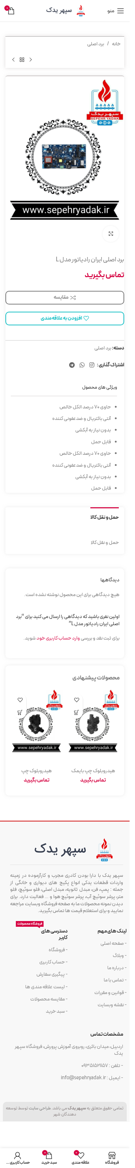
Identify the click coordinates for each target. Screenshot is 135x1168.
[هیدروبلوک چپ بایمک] (93, 727)
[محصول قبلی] (30, 59)
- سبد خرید (57, 1011)
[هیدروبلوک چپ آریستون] (36, 727)
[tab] (104, 517)
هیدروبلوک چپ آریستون (36, 774)
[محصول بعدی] (13, 59)
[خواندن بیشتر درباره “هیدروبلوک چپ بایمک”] (76, 712)
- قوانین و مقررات (110, 993)
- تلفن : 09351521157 (102, 1065)
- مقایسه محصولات (49, 999)
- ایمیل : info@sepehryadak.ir (92, 1078)
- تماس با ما (115, 980)
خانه (116, 44)
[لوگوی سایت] (65, 10)
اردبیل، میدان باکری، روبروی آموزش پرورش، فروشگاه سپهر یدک (69, 1050)
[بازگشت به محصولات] (22, 59)
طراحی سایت (40, 1108)
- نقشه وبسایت (112, 1005)
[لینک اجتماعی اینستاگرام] (92, 365)
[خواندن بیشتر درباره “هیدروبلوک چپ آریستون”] (20, 712)
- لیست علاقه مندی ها (46, 987)
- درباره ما (117, 968)
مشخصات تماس (106, 1034)
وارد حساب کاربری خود (58, 638)
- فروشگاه (58, 950)
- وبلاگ (120, 955)
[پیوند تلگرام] (72, 365)
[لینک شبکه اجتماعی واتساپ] (82, 365)
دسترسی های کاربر (42, 933)
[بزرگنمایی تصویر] (111, 234)
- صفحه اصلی (113, 943)
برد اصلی (95, 44)
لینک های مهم (112, 931)
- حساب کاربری (53, 962)
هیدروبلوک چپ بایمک (93, 771)
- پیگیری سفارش (52, 974)
